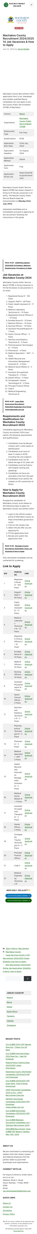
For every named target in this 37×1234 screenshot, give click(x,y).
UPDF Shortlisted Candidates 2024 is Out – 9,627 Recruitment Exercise (18, 1092)
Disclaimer (7, 1210)
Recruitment (23, 948)
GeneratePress (18, 1231)
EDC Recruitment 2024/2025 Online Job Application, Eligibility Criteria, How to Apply (17, 968)
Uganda (10, 1021)
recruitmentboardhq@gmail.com (17, 1191)
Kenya (22, 114)
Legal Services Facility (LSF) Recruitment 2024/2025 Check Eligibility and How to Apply (16, 958)
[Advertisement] (18, 73)
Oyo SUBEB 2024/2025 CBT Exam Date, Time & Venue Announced (18, 1083)
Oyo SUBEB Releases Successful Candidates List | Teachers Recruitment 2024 (18, 1122)
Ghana (9, 1007)
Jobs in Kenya (11, 948)
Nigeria (10, 997)
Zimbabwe (11, 1025)
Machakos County (13, 952)
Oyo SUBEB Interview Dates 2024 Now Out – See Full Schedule (17, 1056)
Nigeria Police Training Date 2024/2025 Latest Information (18, 1065)
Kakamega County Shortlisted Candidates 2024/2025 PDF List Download (18, 1074)
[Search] (27, 978)
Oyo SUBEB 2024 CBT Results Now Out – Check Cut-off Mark (18, 1047)
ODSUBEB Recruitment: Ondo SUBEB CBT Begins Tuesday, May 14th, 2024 (18, 1132)
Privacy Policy (9, 1214)
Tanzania (10, 1016)
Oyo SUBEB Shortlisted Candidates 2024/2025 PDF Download (18, 1113)
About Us (7, 1203)
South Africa (12, 1011)
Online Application (28, 583)
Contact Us (7, 1207)
